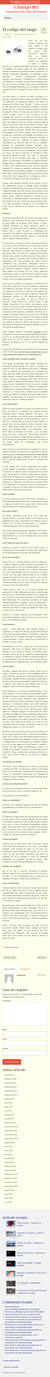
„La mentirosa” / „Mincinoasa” (29, 1283)
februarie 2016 (10, 1166)
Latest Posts (24, 969)
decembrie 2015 (11, 1174)
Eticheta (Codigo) (26, 34)
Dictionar (15, 1307)
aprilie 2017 (9, 1115)
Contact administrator (11, 1361)
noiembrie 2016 (10, 1131)
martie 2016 (9, 1162)
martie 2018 (9, 1075)
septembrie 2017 (11, 1095)
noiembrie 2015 (10, 1178)
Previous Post (9, 957)
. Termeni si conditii (10, 1367)
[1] (4, 947)
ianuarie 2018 (10, 1083)
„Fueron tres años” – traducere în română (30, 1244)
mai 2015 (8, 1202)
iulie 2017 (8, 1103)
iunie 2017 (8, 1107)
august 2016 (9, 1142)
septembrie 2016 (11, 1139)
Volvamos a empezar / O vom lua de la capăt (31, 1274)
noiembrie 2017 (10, 1087)
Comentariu (7, 1001)
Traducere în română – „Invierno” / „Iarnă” (31, 1234)
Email (5, 1039)
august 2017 (9, 1099)
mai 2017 (8, 1111)
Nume (5, 1029)
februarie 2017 (10, 1123)
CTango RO (26, 7)
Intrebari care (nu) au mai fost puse (26, 1314)
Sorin (11, 1372)
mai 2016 (8, 1154)
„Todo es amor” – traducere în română (29, 1224)
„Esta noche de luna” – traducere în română (31, 1254)
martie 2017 (9, 1119)
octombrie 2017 (10, 1091)
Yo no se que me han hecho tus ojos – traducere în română (31, 1291)
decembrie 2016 (11, 1127)
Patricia (8, 34)
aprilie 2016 (9, 1158)
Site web (5, 1048)
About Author (10, 969)
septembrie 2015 (11, 1186)
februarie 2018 (10, 1079)
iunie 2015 (8, 1198)
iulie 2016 (8, 1146)
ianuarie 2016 (10, 1170)
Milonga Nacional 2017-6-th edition (26, 1309)
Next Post (42, 957)
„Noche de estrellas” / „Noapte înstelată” (29, 1264)
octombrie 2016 (10, 1135)
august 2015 (9, 1190)
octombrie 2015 (10, 1182)
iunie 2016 (8, 1150)
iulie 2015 (8, 1194)
